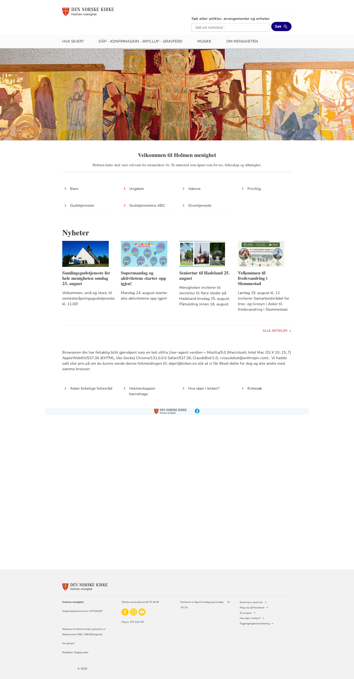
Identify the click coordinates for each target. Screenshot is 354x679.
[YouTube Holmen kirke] (141, 612)
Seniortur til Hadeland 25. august (204, 275)
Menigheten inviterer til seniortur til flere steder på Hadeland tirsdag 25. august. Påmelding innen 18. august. (204, 296)
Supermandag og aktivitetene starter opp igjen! (143, 278)
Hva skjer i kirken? (203, 388)
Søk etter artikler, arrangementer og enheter (231, 18)
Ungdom (136, 188)
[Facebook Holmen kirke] (125, 612)
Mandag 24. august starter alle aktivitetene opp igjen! (144, 295)
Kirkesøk (254, 388)
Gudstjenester (82, 205)
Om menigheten (242, 41)
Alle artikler (275, 330)
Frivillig (254, 188)
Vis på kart (68, 643)
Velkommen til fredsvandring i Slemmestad (252, 278)
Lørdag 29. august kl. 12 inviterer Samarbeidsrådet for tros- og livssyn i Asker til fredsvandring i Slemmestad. (263, 301)
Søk (278, 26)
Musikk (204, 41)
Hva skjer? (73, 41)
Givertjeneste (199, 205)
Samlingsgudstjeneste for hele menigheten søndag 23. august (86, 278)
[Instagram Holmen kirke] (133, 612)
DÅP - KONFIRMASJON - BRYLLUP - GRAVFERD (141, 41)
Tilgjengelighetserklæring (255, 623)
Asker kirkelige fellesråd (91, 388)
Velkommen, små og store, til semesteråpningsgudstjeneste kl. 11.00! (88, 298)
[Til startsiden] (88, 11)
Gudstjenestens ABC (147, 205)
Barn (74, 188)
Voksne (194, 188)
